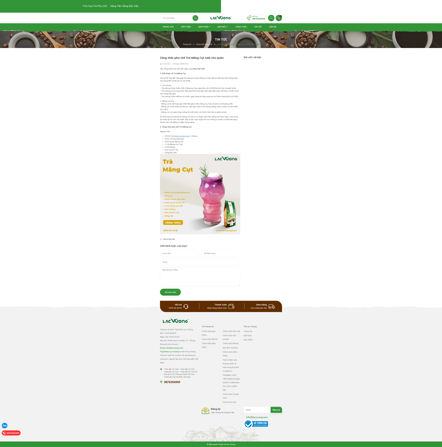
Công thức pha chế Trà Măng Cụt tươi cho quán (192, 57)
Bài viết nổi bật (252, 57)
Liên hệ (272, 27)
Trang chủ (168, 27)
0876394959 (258, 18)
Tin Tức (258, 27)
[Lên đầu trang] (438, 435)
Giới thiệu (186, 27)
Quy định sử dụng (230, 347)
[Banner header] (110, 6)
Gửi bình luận (170, 292)
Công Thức (241, 27)
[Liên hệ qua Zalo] (4, 426)
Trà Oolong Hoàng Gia (180, 136)
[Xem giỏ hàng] (278, 18)
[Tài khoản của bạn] (271, 18)
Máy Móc (222, 27)
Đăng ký (276, 410)
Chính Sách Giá (229, 402)
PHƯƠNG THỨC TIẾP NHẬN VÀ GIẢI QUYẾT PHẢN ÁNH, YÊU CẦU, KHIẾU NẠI (231, 382)
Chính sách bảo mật (231, 331)
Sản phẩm (203, 27)
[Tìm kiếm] (195, 18)
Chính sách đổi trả (209, 339)
